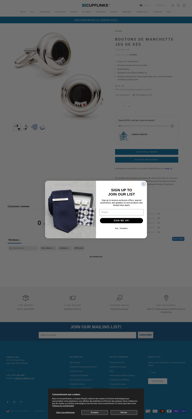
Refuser (124, 412)
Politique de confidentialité (63, 406)
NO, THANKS (121, 228)
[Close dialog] (144, 184)
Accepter (94, 412)
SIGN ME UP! (121, 220)
